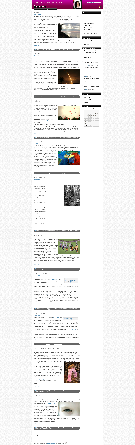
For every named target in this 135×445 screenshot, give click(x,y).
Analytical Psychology (70, 96)
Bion (48, 294)
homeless (68, 49)
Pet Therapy (86, 15)
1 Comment (38, 137)
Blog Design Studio (51, 443)
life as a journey (70, 173)
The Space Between (42, 97)
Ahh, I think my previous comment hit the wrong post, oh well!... (91, 56)
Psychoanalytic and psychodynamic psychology (50, 309)
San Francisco (46, 391)
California (68, 390)
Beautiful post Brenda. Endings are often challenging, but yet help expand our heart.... (91, 80)
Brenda (47, 49)
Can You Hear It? (40, 313)
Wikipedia (72, 319)
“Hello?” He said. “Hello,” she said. (46, 348)
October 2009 (87, 102)
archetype (40, 325)
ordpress (68, 443)
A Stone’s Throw (40, 235)
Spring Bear (86, 31)
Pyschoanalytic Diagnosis (44, 379)
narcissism (41, 391)
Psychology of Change (41, 269)
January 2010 (87, 100)
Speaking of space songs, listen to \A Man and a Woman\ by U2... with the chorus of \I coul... (92, 62)
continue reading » (37, 45)
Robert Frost (72, 230)
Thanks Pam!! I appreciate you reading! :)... (92, 67)
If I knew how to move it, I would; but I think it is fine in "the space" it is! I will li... (92, 51)
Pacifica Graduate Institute (50, 319)
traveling (74, 173)
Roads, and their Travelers (43, 177)
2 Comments (38, 308)
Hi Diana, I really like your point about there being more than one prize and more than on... (92, 86)
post (35, 322)
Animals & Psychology (88, 40)
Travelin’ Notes (39, 141)
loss (70, 137)
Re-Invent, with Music (42, 274)
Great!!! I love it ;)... (87, 71)
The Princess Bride (51, 120)
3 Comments (38, 96)
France (68, 427)
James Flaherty (72, 427)
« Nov (87, 125)
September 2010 (88, 99)
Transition (77, 230)
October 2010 (87, 97)
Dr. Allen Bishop (53, 279)
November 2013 (88, 95)
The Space (37, 53)
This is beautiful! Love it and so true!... (91, 74)
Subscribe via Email (57, 2)
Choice (68, 230)
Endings (37, 101)
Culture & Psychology (58, 49)
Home (36, 2)
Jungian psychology (72, 329)
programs (49, 403)
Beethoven (74, 289)
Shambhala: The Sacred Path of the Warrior (43, 428)
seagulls (72, 49)
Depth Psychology (45, 2)
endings (67, 137)
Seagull (36, 12)
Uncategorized (66, 268)
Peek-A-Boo (38, 395)
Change (74, 268)
